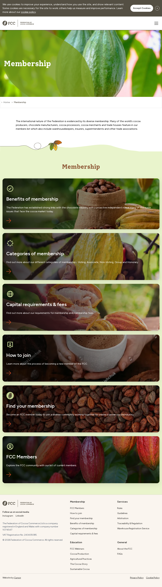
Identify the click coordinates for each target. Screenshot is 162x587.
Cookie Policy (152, 577)
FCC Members (77, 508)
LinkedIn (20, 515)
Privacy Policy (136, 577)
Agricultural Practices (81, 559)
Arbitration (122, 518)
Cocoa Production (79, 554)
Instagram (8, 515)
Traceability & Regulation (129, 523)
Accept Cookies (141, 8)
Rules (119, 508)
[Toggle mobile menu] (156, 23)
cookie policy (28, 11)
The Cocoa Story (78, 564)
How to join (76, 513)
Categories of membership (83, 528)
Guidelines (122, 513)
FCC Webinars (77, 548)
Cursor (17, 577)
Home (6, 102)
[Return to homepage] (18, 503)
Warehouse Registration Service (133, 528)
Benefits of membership (82, 523)
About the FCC (124, 548)
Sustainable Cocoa (80, 569)
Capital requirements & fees (84, 533)
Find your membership (81, 518)
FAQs (120, 554)
